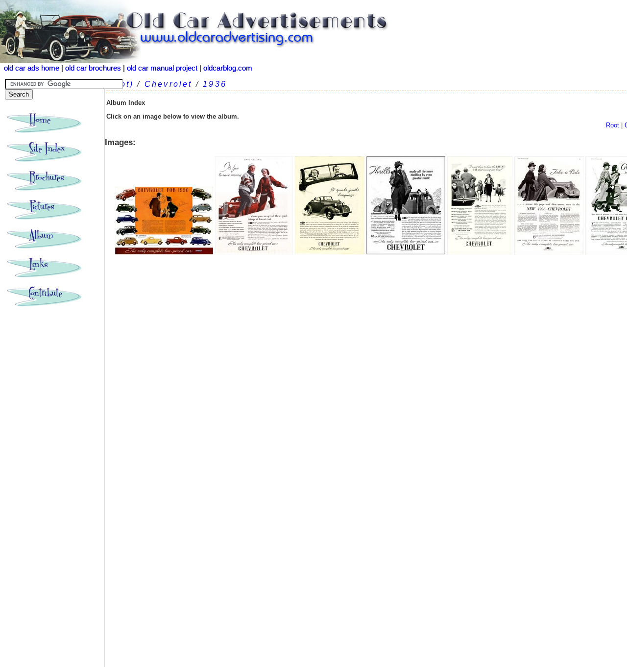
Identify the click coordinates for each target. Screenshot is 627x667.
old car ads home (31, 68)
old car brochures (93, 68)
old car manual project (162, 68)
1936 (215, 84)
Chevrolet (169, 84)
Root (612, 125)
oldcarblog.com (227, 68)
